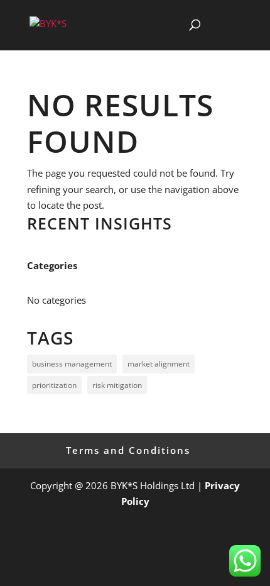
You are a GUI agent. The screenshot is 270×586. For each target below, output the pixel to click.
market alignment (158, 363)
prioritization (54, 385)
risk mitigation (117, 385)
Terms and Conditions (128, 450)
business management (72, 363)
